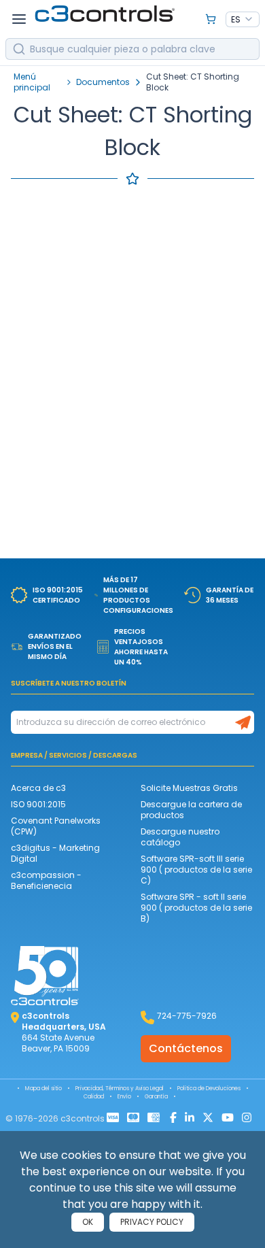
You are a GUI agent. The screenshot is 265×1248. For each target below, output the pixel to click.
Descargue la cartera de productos (191, 809)
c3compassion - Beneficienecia (46, 880)
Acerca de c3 (38, 788)
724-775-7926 (187, 1016)
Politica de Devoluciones (209, 1088)
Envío (124, 1096)
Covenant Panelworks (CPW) (56, 826)
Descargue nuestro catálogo (180, 837)
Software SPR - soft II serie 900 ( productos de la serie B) (196, 907)
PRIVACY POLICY (151, 1222)
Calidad (94, 1096)
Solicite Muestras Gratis (189, 788)
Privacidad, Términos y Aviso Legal (119, 1088)
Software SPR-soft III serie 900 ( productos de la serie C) (196, 869)
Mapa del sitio (43, 1088)
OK (87, 1222)
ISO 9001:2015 (38, 804)
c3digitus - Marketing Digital (55, 853)
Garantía (156, 1096)
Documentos (103, 82)
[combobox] (243, 20)
